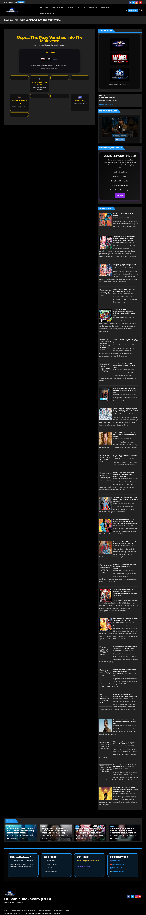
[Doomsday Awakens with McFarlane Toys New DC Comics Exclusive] (105, 652)
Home (47, 7)
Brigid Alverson (119, 459)
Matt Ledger (118, 217)
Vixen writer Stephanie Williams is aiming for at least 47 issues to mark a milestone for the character (125, 789)
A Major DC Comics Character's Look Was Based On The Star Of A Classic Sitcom (125, 434)
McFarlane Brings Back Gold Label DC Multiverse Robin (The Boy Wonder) (124, 566)
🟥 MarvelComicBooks (117, 864)
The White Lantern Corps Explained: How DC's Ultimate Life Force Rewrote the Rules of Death (125, 410)
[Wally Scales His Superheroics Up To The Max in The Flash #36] (105, 624)
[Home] (41, 7)
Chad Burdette (119, 242)
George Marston (119, 793)
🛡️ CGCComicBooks (117, 871)
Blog (78, 7)
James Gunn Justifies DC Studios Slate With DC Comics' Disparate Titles (124, 365)
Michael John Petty (120, 725)
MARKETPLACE (106, 7)
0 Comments (13, 838)
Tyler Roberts (119, 570)
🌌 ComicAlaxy (115, 861)
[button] (126, 10)
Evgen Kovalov (119, 344)
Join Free (120, 195)
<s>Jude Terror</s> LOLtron (123, 673)
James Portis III (119, 545)
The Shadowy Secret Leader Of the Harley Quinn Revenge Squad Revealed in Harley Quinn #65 (124, 238)
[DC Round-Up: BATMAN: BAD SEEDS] (105, 219)
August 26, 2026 (14, 835)
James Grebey (119, 438)
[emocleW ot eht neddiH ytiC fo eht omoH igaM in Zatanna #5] (105, 270)
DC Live (70, 7)
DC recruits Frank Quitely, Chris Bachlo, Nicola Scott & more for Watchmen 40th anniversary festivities (125, 521)
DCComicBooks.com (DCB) (27, 899)
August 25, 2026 (48, 835)
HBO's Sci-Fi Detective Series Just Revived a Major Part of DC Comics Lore (124, 721)
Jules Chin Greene (120, 394)
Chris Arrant (118, 525)
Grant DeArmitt (119, 503)
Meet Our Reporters (58, 7)
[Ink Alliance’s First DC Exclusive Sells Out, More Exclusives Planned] (105, 547)
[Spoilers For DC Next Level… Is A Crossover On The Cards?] (105, 295)
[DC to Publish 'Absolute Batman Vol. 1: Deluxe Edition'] (105, 461)
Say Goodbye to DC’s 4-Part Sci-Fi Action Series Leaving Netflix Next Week (20, 830)
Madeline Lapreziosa (121, 478)
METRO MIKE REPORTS (91, 7)
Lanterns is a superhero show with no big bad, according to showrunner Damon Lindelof (123, 831)
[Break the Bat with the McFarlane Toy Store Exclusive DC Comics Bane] (105, 770)
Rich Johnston (119, 293)
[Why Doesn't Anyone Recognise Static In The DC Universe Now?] (105, 748)
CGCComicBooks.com (106, 104)
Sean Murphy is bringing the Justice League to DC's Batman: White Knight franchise (125, 499)
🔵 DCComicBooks (116, 868)
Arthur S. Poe (118, 414)
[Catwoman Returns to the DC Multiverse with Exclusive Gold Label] (105, 700)
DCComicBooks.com (28, 835)
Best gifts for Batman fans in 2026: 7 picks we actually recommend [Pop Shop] (125, 390)
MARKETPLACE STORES (47, 13)
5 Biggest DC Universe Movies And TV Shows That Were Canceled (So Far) (55, 830)
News (9, 826)
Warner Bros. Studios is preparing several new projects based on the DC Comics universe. (125, 341)
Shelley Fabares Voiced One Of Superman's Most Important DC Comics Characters (123, 474)
